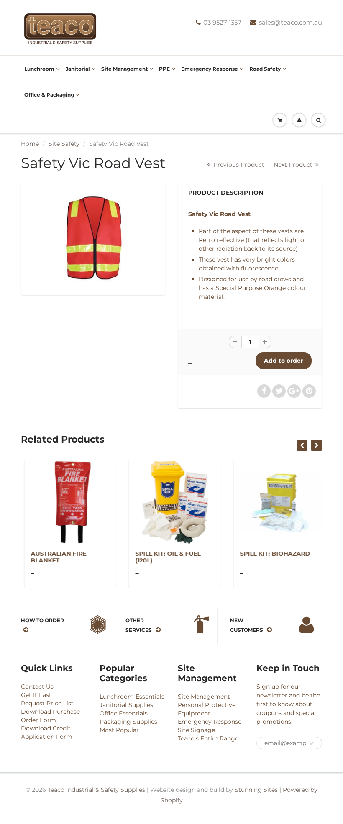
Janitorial (78, 69)
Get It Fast (36, 695)
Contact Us (37, 686)
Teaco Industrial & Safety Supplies (96, 789)
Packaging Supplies (128, 721)
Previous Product (238, 164)
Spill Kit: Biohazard (271, 553)
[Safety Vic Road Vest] (93, 238)
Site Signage (196, 730)
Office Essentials (124, 713)
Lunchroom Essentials (132, 696)
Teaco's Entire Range (208, 738)
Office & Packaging (49, 95)
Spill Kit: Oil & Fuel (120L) (164, 557)
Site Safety (64, 144)
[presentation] (302, 445)
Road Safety (265, 69)
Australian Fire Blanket (55, 557)
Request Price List (47, 703)
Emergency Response (209, 69)
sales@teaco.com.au (290, 22)
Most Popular (119, 730)
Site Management (124, 69)
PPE (164, 69)
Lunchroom (39, 69)
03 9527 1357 (222, 22)
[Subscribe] (312, 743)
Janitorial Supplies (126, 705)
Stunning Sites (256, 789)
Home (30, 144)
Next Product (294, 164)
